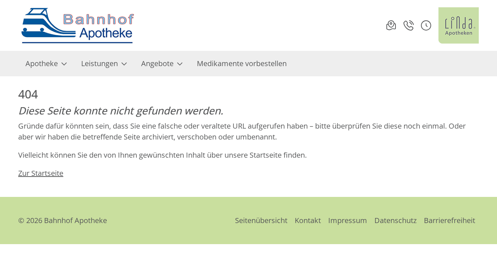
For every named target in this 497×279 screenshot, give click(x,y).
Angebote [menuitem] (157, 63)
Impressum (347, 220)
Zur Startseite (40, 173)
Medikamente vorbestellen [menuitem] (242, 63)
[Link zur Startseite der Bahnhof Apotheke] (77, 25)
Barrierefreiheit (449, 220)
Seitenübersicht (261, 220)
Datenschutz (395, 220)
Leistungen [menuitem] (99, 63)
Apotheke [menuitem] (41, 63)
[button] (426, 25)
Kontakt (308, 220)
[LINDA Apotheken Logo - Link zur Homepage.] (458, 25)
